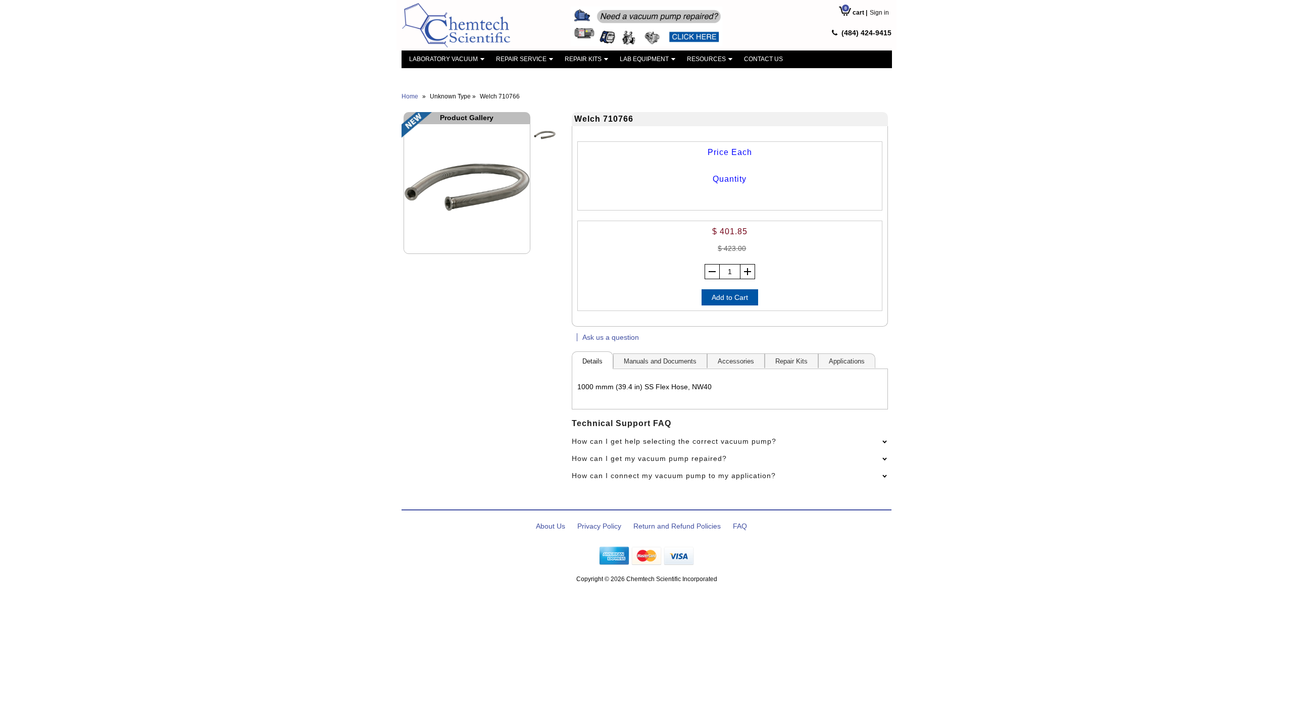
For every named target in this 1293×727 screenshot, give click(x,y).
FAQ (740, 526)
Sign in (879, 12)
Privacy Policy (599, 526)
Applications (847, 361)
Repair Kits (583, 59)
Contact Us (763, 59)
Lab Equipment (644, 59)
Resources (706, 59)
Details (592, 361)
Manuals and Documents (660, 361)
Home (410, 96)
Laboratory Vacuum (443, 59)
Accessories (736, 361)
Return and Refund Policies (677, 526)
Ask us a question (610, 337)
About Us (550, 526)
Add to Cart (730, 297)
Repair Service (521, 59)
